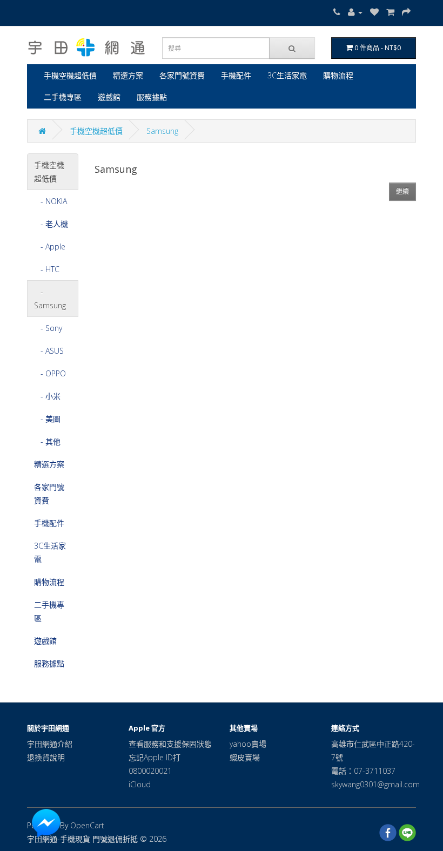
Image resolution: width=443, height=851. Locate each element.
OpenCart (87, 825)
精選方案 (128, 75)
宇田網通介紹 (49, 744)
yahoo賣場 (248, 744)
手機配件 (236, 75)
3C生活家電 (287, 75)
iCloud (140, 784)
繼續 (402, 191)
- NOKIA (50, 201)
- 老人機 (51, 224)
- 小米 (47, 396)
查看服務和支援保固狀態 (170, 744)
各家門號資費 (182, 75)
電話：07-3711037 (363, 771)
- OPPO (50, 373)
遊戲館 (109, 97)
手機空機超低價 (70, 75)
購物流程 (338, 75)
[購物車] (390, 12)
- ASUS (49, 351)
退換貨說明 (46, 757)
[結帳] (406, 12)
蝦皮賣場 (245, 757)
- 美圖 (47, 419)
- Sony (48, 328)
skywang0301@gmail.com (375, 784)
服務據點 (152, 97)
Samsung (162, 131)
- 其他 (47, 441)
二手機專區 (63, 97)
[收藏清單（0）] (374, 12)
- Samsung (50, 298)
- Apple (49, 246)
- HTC (46, 269)
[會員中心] (355, 12)
